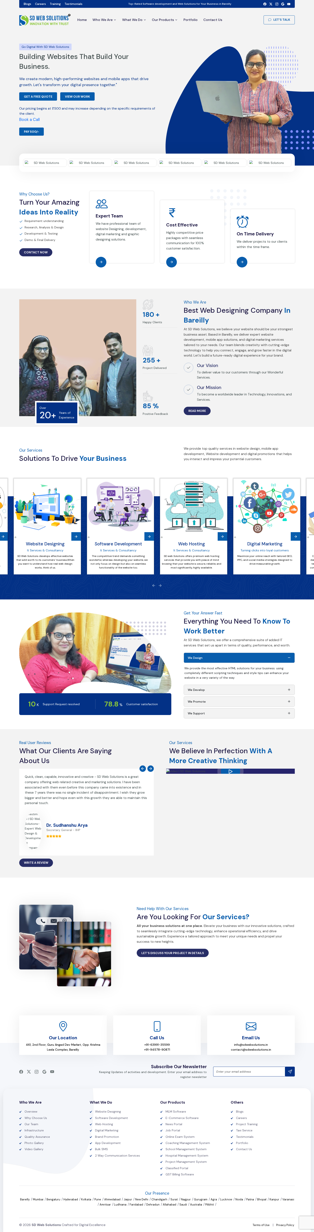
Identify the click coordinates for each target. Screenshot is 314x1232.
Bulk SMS (101, 1149)
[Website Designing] (47, 507)
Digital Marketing (264, 544)
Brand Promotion (107, 1137)
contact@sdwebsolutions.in (251, 1049)
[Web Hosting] (193, 507)
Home (82, 20)
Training (55, 4)
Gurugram (201, 1199)
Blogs (27, 4)
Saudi (183, 1204)
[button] (230, 771)
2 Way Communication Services (117, 1155)
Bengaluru (54, 1199)
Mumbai (38, 1199)
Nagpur (186, 1199)
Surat (174, 1199)
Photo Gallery (34, 1143)
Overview (31, 1111)
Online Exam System (180, 1137)
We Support (196, 713)
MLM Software (176, 1111)
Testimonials (73, 4)
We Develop (196, 690)
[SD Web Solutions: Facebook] (264, 4)
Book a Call (29, 119)
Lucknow (226, 1199)
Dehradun (153, 1204)
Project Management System (186, 1162)
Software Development (118, 544)
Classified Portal (177, 1168)
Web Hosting (191, 544)
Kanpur (275, 1199)
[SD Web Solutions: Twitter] (270, 4)
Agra (214, 1199)
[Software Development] (120, 507)
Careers (40, 4)
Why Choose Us (36, 1118)
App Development (108, 1143)
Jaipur (128, 1199)
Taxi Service (244, 1130)
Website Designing (45, 544)
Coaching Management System (188, 1143)
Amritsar (106, 1204)
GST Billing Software (180, 1174)
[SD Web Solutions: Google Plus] (282, 4)
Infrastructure (34, 1130)
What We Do (132, 20)
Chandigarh (159, 1199)
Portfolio (190, 20)
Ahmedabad (112, 1199)
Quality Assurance (37, 1137)
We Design (195, 658)
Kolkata (86, 1199)
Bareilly (25, 1199)
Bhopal (262, 1199)
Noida (239, 1199)
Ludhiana (120, 1204)
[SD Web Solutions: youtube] (288, 4)
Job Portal (173, 1130)
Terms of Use (261, 1225)
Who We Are (102, 20)
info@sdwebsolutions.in (251, 1045)
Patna (250, 1199)
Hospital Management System (187, 1155)
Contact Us (212, 20)
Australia (196, 1204)
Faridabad (137, 1204)
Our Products (163, 20)
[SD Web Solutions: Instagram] (276, 4)
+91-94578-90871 (157, 1049)
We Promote (197, 701)
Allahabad (170, 1204)
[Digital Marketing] (266, 507)
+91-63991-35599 (157, 1045)
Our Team (31, 1124)
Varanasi (288, 1199)
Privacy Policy (285, 1225)
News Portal (174, 1124)
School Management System (186, 1149)
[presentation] (154, 585)
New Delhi (142, 1199)
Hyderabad (71, 1199)
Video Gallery (34, 1149)
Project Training (247, 1124)
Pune (98, 1199)
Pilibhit (209, 1204)
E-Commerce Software (182, 1118)
